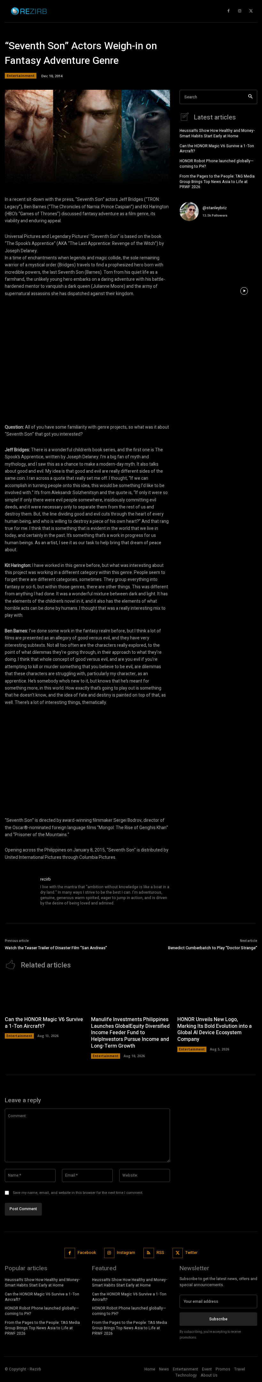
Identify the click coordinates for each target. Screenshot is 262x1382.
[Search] (250, 97)
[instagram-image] (192, 239)
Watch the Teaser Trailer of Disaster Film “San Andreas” (56, 948)
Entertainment (21, 75)
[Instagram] (109, 1253)
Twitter (191, 1253)
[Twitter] (178, 1253)
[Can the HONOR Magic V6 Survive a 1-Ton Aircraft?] (45, 994)
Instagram (126, 1253)
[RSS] (148, 1253)
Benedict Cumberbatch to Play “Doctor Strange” (212, 948)
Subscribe (218, 1319)
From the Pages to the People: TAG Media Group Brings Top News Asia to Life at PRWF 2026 (217, 181)
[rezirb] (20, 891)
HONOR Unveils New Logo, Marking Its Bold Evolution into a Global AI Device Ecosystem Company (214, 1029)
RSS (160, 1253)
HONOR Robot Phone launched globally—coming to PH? (217, 163)
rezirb (45, 879)
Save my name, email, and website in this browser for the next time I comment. (78, 1192)
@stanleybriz (215, 208)
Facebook (87, 1253)
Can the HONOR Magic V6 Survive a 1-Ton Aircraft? (217, 148)
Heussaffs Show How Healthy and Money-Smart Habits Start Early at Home (217, 133)
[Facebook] (70, 1253)
